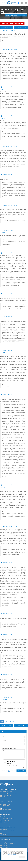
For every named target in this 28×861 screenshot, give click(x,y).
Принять (22, 857)
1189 (9, 721)
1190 (13, 721)
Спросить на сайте (21, 27)
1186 (25, 719)
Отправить (22, 770)
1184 (18, 719)
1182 (11, 719)
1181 (7, 719)
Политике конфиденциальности (11, 854)
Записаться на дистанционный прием (12, 23)
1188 (6, 721)
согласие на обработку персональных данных (9, 771)
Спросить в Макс (6, 27)
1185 (22, 719)
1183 (14, 719)
